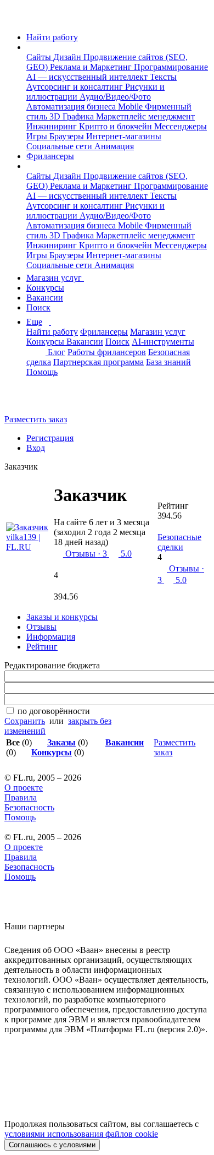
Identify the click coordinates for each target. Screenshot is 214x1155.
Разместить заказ (35, 419)
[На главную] (14, 18)
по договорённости (54, 711)
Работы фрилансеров (106, 352)
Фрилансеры (50, 156)
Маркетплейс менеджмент (145, 116)
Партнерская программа (98, 362)
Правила (20, 797)
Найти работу (52, 37)
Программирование (171, 67)
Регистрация (50, 438)
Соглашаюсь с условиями (52, 1145)
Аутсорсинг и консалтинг (75, 86)
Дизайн (68, 57)
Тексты (163, 76)
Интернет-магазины (123, 136)
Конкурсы (45, 287)
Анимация (114, 146)
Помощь (42, 372)
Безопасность (29, 807)
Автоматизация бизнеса (72, 106)
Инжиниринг (52, 126)
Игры (37, 136)
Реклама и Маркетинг (92, 67)
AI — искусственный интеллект (88, 76)
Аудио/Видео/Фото (115, 96)
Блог (56, 352)
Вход (35, 448)
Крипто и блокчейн (116, 126)
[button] (29, 47)
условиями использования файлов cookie (81, 1133)
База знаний (168, 362)
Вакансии (44, 297)
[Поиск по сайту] (35, 400)
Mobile (131, 106)
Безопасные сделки (179, 542)
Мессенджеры (180, 126)
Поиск (38, 307)
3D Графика (72, 116)
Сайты (39, 57)
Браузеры (67, 136)
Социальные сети (60, 146)
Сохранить (24, 721)
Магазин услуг (55, 277)
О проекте (23, 787)
